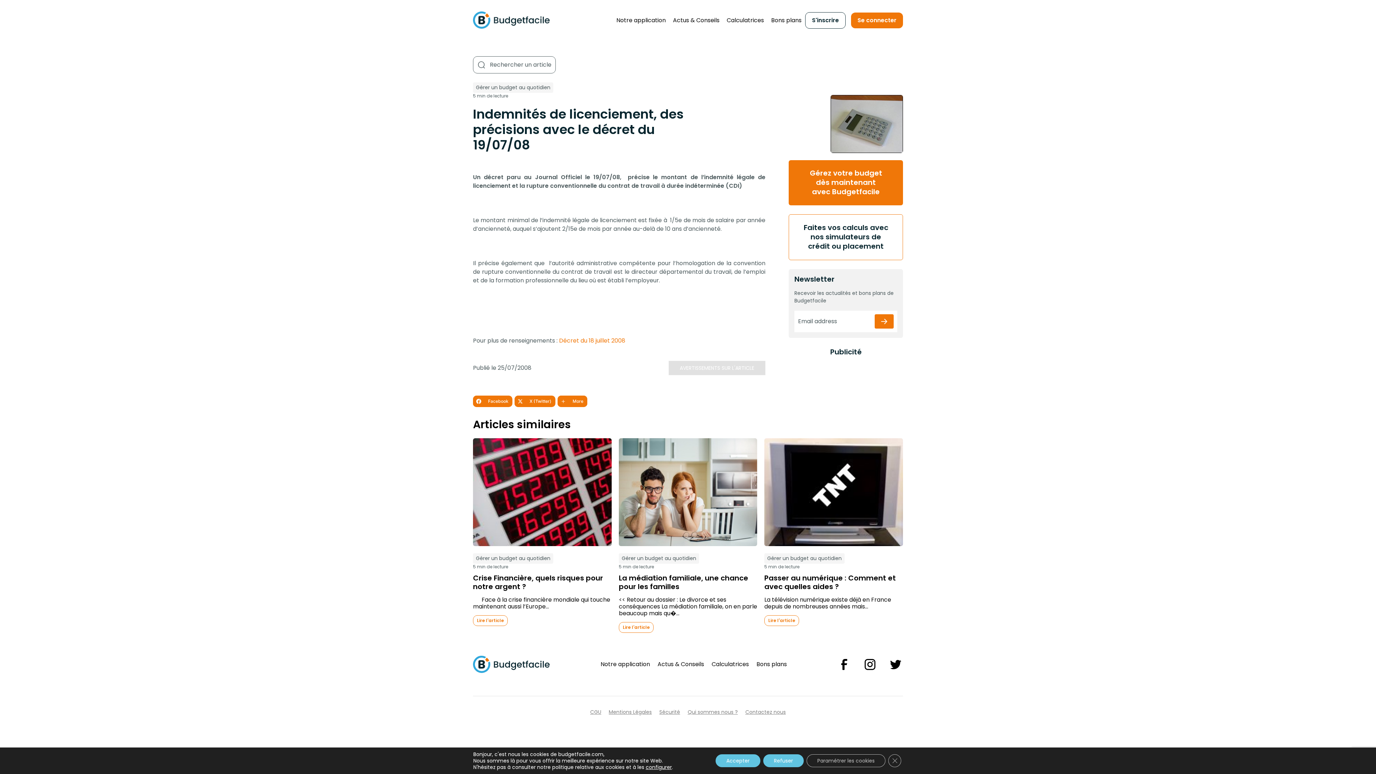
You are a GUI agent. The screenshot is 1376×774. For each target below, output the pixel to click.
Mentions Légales (630, 712)
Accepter (738, 760)
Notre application (641, 20)
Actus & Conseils (696, 20)
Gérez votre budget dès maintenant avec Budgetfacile (846, 182)
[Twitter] (896, 664)
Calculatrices (745, 20)
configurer (659, 767)
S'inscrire (825, 20)
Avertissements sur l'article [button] (717, 368)
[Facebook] (844, 664)
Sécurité (669, 712)
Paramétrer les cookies (846, 760)
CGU (595, 712)
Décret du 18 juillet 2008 (592, 340)
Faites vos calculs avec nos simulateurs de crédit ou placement (846, 237)
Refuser (783, 760)
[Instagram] (870, 664)
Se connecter (877, 20)
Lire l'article (490, 620)
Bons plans (786, 20)
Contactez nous (765, 712)
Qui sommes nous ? (713, 712)
